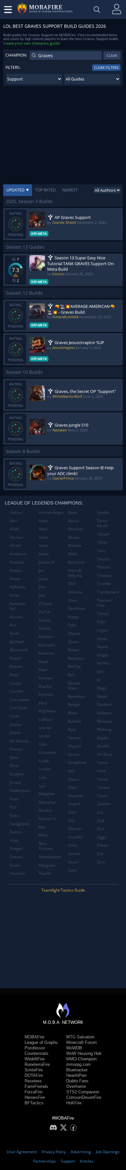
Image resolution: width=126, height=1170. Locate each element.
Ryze (72, 729)
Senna (73, 754)
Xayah (102, 738)
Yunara (103, 787)
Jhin (42, 587)
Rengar (74, 704)
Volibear (104, 713)
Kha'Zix (45, 686)
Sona (72, 845)
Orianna (75, 592)
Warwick (104, 721)
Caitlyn (16, 683)
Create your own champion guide (31, 43)
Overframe (76, 1086)
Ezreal (15, 782)
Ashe (14, 595)
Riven (73, 713)
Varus (102, 638)
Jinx (42, 595)
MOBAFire (34, 1037)
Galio (14, 815)
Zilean (102, 845)
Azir (13, 625)
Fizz (13, 807)
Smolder (75, 837)
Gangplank (19, 824)
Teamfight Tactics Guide (63, 890)
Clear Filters (106, 67)
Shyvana (75, 795)
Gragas (16, 848)
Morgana (47, 865)
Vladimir (104, 704)
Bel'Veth (17, 642)
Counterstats (36, 1053)
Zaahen (103, 804)
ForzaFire (33, 1091)
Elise (14, 765)
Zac (100, 812)
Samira (74, 738)
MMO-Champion (81, 1058)
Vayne (102, 646)
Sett (71, 771)
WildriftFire (35, 1058)
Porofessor (35, 1047)
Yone (101, 771)
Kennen (45, 678)
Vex (100, 671)
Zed (100, 820)
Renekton (76, 696)
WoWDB (74, 1047)
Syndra (103, 512)
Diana (15, 732)
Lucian (44, 769)
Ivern (43, 545)
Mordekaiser (50, 857)
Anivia (15, 570)
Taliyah (103, 534)
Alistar (15, 545)
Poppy (73, 617)
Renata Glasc (74, 685)
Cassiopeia (19, 699)
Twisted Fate (104, 603)
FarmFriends (36, 1086)
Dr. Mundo (19, 741)
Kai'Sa (44, 611)
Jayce (43, 578)
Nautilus (75, 529)
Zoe (100, 853)
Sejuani (74, 746)
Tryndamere (108, 592)
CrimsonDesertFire (83, 1097)
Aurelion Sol (17, 606)
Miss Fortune (46, 846)
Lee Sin (45, 728)
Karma (45, 628)
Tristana (104, 575)
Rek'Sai (74, 666)
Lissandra (47, 752)
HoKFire (73, 1102)
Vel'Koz (103, 663)
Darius (16, 724)
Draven (16, 749)
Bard (14, 633)
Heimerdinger (51, 512)
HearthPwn (76, 1075)
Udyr (101, 621)
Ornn (72, 600)
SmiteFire (34, 1069)
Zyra (101, 862)
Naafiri (45, 873)
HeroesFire (35, 1097)
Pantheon (76, 608)
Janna (44, 554)
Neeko (73, 537)
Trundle (104, 583)
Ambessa (18, 554)
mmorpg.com (78, 1064)
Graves (16, 857)
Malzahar (47, 802)
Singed (74, 804)
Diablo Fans (77, 1080)
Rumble (74, 721)
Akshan (16, 537)
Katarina (46, 653)
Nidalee (75, 545)
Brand (15, 658)
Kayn (43, 669)
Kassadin (47, 645)
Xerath (103, 746)
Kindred (46, 694)
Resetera (33, 1080)
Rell (71, 674)
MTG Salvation (80, 1037)
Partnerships (44, 1161)
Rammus (76, 658)
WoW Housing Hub (83, 1053)
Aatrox (16, 512)
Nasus (73, 521)
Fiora (14, 799)
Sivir (72, 820)
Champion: (16, 55)
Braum (16, 666)
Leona (44, 736)
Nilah (72, 554)
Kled (43, 703)
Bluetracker (77, 1069)
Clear (112, 55)
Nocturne (76, 562)
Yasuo (102, 762)
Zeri (100, 828)
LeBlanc (46, 719)
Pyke (72, 625)
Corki (14, 716)
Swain (73, 862)
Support (68, 1161)
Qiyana (74, 633)
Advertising (81, 1151)
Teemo (103, 559)
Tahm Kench (102, 523)
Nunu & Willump (75, 573)
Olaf (71, 583)
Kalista (45, 620)
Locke (44, 761)
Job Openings (108, 1151)
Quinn (73, 642)
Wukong (104, 729)
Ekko (14, 757)
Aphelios (17, 587)
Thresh (103, 567)
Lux (42, 785)
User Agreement (22, 1151)
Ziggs (102, 837)
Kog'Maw (47, 711)
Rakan (73, 650)
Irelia (43, 537)
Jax (41, 570)
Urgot (102, 630)
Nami (73, 512)
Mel (42, 827)
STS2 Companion (82, 1091)
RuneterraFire (37, 1064)
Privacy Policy (54, 1151)
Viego (102, 688)
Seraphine (77, 762)
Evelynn (17, 774)
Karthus (46, 636)
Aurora (16, 617)
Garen (15, 832)
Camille (16, 691)
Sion (72, 812)
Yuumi (102, 795)
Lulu (42, 777)
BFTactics (34, 1102)
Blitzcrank (18, 650)
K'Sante (45, 603)
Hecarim (17, 873)
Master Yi (47, 818)
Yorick (102, 779)
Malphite (47, 793)
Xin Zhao (104, 754)
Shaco (73, 779)
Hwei (43, 521)
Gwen (15, 865)
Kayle (43, 661)
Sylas (72, 870)
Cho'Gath (18, 707)
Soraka (74, 853)
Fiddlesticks (20, 790)
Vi (98, 680)
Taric (101, 550)
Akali (14, 529)
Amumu (17, 562)
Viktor (102, 696)
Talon (102, 542)
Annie (15, 578)
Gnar (14, 840)
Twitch (103, 613)
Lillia (43, 744)
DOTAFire (34, 1075)
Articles (86, 1161)
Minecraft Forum (81, 1042)
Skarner (75, 828)
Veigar (103, 655)
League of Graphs (41, 1042)
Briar (14, 674)
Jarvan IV (46, 562)
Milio (43, 835)
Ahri (13, 521)
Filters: (12, 67)
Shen (72, 787)
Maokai (45, 810)
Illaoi (43, 529)
